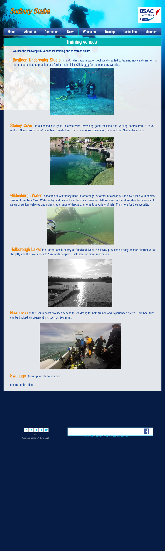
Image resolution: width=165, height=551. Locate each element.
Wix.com (124, 436)
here (86, 65)
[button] (30, 31)
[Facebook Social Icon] (146, 431)
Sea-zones (65, 318)
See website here (133, 130)
